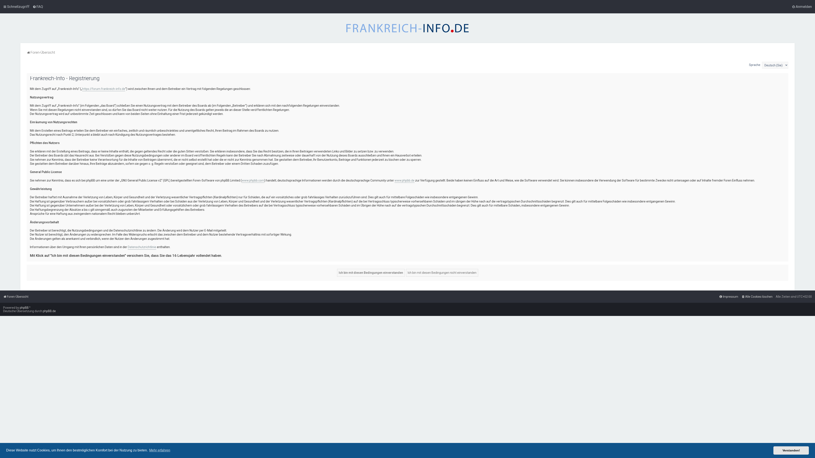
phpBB (24, 307)
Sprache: (755, 65)
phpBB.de (49, 311)
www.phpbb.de (405, 180)
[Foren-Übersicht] (407, 28)
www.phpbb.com (253, 180)
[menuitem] (38, 7)
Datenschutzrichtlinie (142, 247)
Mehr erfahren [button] (159, 450)
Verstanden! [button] (791, 450)
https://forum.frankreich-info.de (103, 89)
